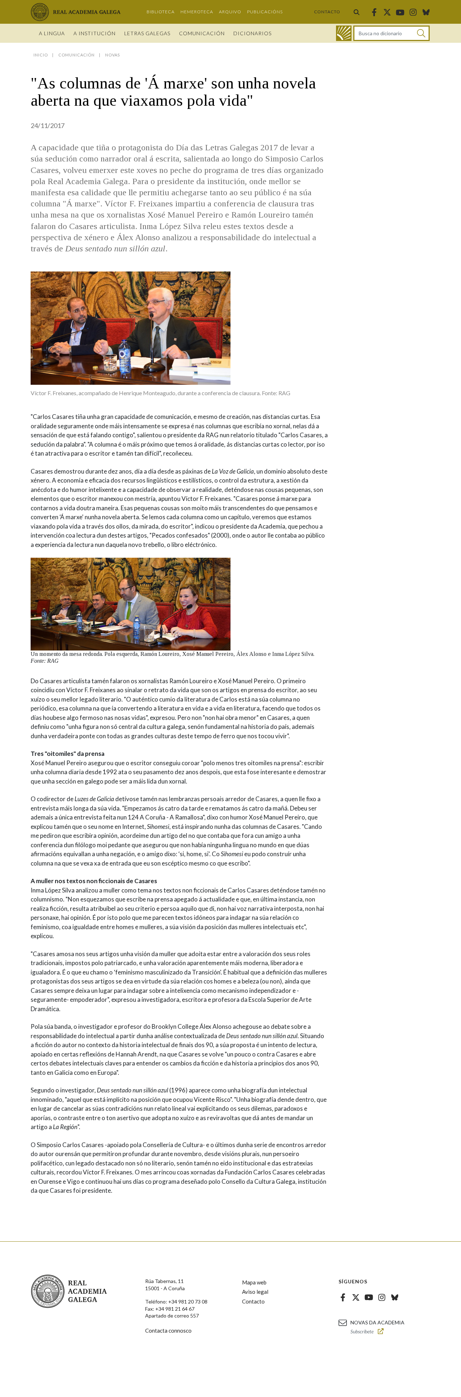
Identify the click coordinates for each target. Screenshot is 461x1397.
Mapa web (254, 1282)
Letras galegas (147, 33)
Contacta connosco (168, 1330)
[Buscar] (356, 12)
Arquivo (230, 11)
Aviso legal (255, 1291)
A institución (94, 33)
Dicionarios (252, 33)
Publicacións (265, 11)
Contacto (327, 11)
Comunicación (202, 33)
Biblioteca (161, 11)
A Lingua (52, 33)
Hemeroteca (196, 11)
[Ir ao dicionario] (344, 33)
